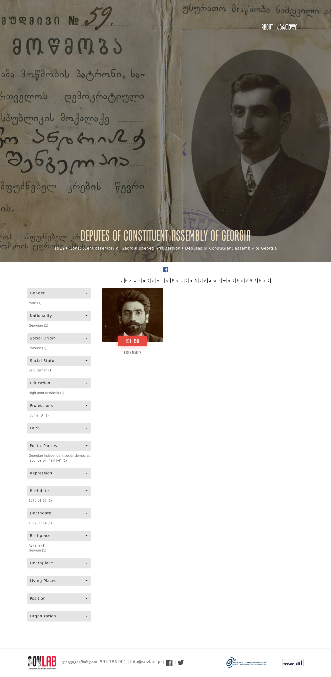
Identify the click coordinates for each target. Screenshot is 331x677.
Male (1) (35, 303)
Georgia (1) (37, 550)
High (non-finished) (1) (46, 393)
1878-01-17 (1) (40, 500)
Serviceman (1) (41, 370)
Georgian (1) (38, 325)
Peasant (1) (37, 348)
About (267, 27)
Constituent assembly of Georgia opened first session (125, 249)
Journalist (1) (39, 415)
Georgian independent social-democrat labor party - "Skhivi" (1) (59, 458)
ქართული (287, 27)
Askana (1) (37, 545)
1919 (59, 249)
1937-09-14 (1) (40, 523)
